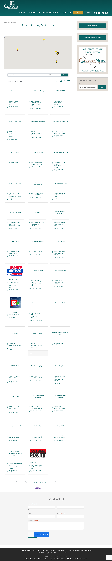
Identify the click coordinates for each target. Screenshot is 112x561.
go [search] (65, 75)
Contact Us (66, 481)
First (29, 510)
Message (33, 520)
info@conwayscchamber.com (82, 551)
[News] (30, 354)
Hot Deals (38, 481)
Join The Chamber (44, 483)
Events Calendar (30, 481)
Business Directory (11, 481)
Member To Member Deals (48, 481)
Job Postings (59, 481)
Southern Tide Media (60, 556)
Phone (30, 513)
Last (58, 510)
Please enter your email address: (88, 84)
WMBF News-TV (13, 280)
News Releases (21, 481)
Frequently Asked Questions (92, 38)
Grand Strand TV (13, 312)
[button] (56, 52)
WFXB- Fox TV (34, 463)
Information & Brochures (33, 483)
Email (61, 513)
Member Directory (92, 26)
